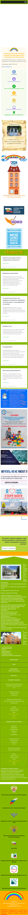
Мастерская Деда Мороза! (12, 370)
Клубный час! (7, 326)
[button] (2, 476)
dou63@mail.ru (8, 66)
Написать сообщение (8, 548)
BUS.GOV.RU (14, 848)
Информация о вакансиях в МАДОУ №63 (14, 114)
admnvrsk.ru (14, 717)
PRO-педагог (14, 95)
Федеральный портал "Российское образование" (14, 808)
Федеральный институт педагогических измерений (14, 888)
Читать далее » (6, 263)
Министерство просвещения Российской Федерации (14, 794)
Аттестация (14, 74)
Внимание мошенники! (10, 273)
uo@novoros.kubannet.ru (14, 761)
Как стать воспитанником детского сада (14, 88)
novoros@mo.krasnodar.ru (14, 714)
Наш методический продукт (14, 81)
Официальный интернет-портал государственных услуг (14, 875)
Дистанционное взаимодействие (14, 109)
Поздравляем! (7, 347)
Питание (14, 102)
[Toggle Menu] (25, 2)
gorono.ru (14, 764)
